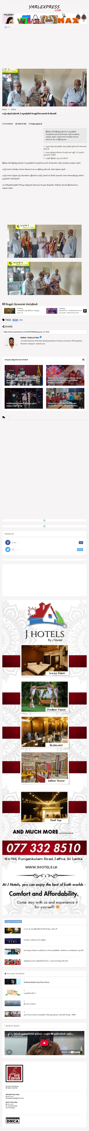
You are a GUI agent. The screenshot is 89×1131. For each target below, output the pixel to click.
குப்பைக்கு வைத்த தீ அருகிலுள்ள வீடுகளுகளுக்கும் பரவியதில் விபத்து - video (50, 1015)
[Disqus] (44, 449)
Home (4, 109)
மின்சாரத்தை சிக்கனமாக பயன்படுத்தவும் (28, 311)
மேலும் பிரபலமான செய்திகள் (21, 304)
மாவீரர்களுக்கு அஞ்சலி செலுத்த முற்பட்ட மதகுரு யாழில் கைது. (21, 404)
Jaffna (13, 109)
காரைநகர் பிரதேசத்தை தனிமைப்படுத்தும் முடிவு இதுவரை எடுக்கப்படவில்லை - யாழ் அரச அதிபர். (22, 380)
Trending (20, 309)
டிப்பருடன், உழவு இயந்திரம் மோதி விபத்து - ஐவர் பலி (40, 929)
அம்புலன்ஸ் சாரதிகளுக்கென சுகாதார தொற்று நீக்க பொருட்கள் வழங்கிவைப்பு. (63, 404)
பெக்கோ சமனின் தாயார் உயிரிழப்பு (35, 940)
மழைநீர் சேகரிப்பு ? (30, 993)
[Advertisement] (44, 49)
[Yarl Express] (44, 11)
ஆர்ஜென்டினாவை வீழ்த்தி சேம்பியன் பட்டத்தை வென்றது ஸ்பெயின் (46, 961)
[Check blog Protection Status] (13, 1123)
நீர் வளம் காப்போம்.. (30, 1004)
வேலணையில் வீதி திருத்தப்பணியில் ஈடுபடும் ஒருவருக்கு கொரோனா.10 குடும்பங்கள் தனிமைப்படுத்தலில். (65, 380)
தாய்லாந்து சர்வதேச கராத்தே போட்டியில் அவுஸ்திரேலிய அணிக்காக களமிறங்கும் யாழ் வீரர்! (54, 950)
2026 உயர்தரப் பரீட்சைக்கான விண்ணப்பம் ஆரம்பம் (71, 311)
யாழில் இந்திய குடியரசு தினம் (57, 158)
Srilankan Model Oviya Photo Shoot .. (37, 982)
